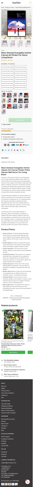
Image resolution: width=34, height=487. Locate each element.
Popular (3, 421)
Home (2, 7)
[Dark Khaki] (14, 100)
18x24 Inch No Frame (7, 71)
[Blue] (9, 95)
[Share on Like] (2, 150)
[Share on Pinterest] (11, 150)
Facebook (4, 452)
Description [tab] (5, 158)
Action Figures (5, 436)
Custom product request (8, 413)
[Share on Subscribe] (17, 150)
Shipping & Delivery (7, 406)
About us (3, 386)
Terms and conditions (7, 393)
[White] (26, 106)
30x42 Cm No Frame (7, 83)
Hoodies (3, 443)
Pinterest (4, 454)
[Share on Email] (14, 150)
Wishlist (3, 428)
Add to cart (20, 120)
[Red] (20, 106)
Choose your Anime (9, 7)
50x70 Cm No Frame (7, 87)
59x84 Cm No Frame (20, 87)
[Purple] (14, 106)
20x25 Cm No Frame (20, 71)
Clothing (3, 441)
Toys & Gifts (4, 445)
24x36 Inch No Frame (7, 79)
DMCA (3, 388)
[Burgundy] (20, 95)
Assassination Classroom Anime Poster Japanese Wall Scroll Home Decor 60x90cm (13, 345)
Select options (13, 352)
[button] (6, 119)
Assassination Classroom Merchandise (12, 341)
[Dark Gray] (9, 100)
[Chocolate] (26, 95)
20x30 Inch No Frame (7, 75)
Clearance (4, 426)
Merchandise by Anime (8, 419)
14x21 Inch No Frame (7, 67)
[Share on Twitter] (8, 150)
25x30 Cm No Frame (20, 79)
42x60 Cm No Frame (20, 83)
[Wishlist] (22, 311)
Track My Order (5, 404)
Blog (2, 430)
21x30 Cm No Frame (20, 75)
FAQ (2, 397)
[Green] (20, 100)
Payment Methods (6, 408)
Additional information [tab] (8, 162)
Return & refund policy (8, 410)
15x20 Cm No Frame (20, 67)
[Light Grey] (26, 100)
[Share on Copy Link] (23, 150)
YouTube (3, 456)
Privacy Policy (5, 390)
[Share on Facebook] (5, 150)
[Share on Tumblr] (20, 150)
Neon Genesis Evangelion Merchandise (24, 7)
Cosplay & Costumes (7, 439)
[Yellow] (3, 111)
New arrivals (4, 423)
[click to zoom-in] (16, 24)
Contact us (4, 395)
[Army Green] (3, 95)
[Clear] (3, 100)
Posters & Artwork (16, 299)
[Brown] (14, 95)
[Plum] (9, 106)
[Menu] (3, 3)
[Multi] (3, 106)
